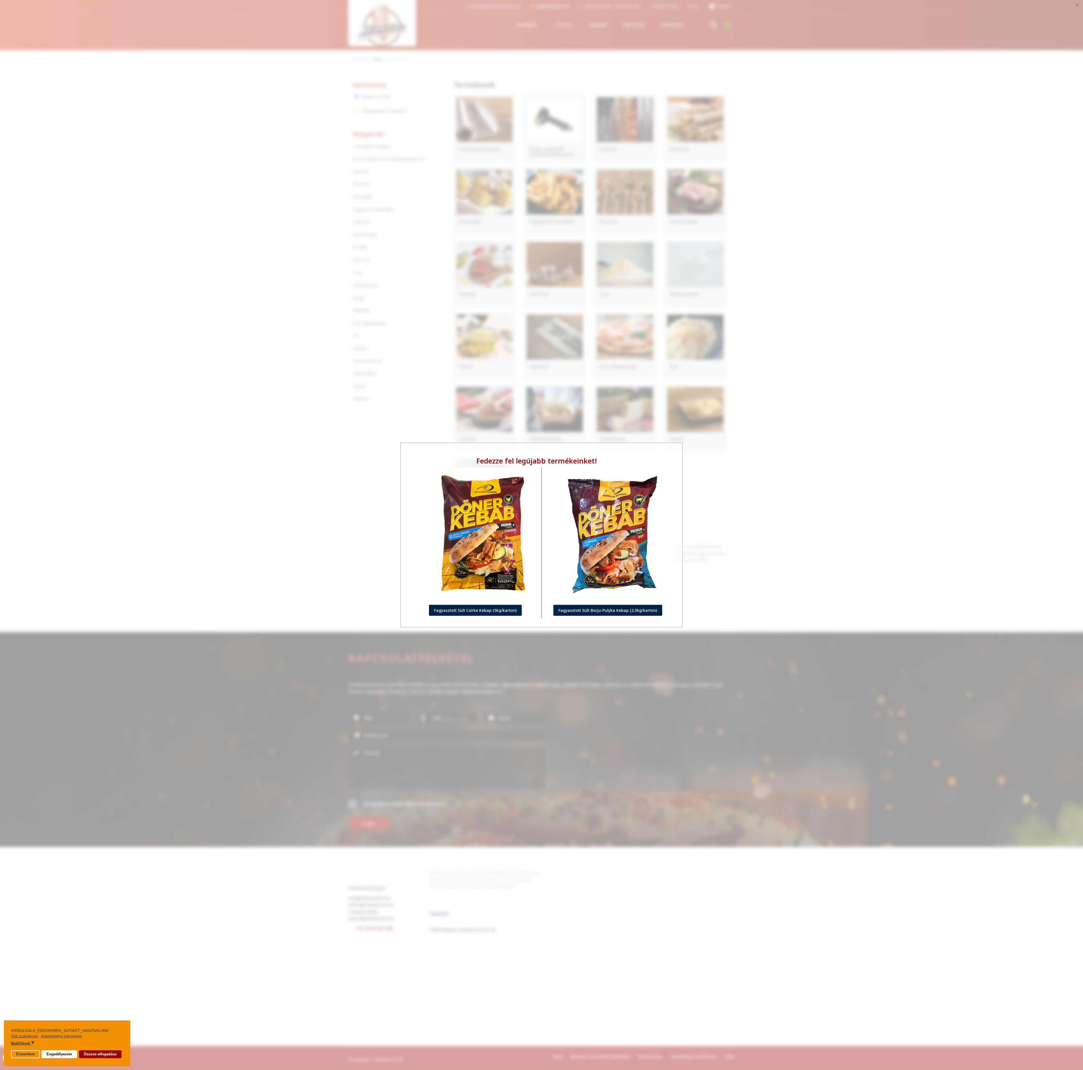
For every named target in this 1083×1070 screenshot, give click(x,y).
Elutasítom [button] (25, 1054)
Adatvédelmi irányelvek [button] (61, 1036)
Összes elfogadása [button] (100, 1054)
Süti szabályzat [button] (24, 1036)
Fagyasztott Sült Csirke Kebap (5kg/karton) (475, 610)
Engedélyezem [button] (59, 1054)
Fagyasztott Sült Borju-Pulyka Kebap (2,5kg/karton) (607, 610)
